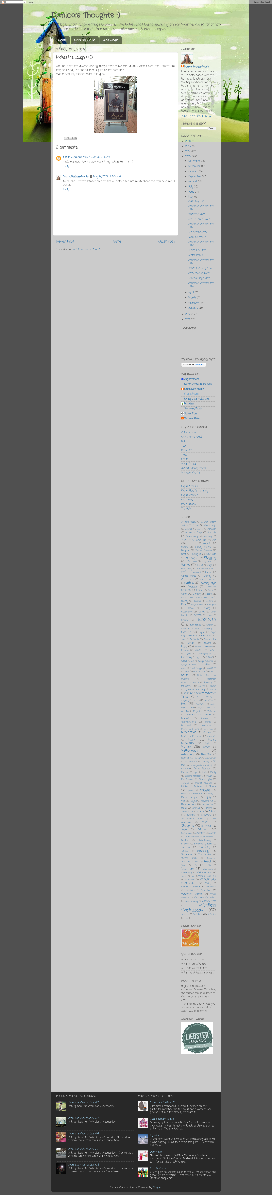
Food (184, 646)
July (191, 187)
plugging (205, 790)
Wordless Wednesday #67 (83, 1134)
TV (195, 865)
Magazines (198, 711)
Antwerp (208, 536)
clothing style (208, 583)
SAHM (209, 808)
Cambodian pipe (205, 568)
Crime (199, 590)
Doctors (209, 601)
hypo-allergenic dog (195, 689)
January (193, 308)
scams (200, 811)
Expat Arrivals (189, 486)
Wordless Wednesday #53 (201, 243)
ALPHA (200, 529)
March (192, 298)
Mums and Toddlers (191, 736)
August (193, 181)
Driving (206, 608)
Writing (197, 914)
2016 (188, 141)
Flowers (207, 643)
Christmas (187, 579)
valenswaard (207, 869)
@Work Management (193, 468)
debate (208, 594)
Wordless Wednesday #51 (201, 284)
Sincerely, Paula (193, 409)
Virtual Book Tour (207, 876)
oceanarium (210, 758)
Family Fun (206, 636)
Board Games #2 (197, 237)
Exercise (186, 632)
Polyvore (197, 794)
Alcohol (188, 529)
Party (213, 772)
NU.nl (184, 441)
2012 (188, 314)
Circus (201, 579)
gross (183, 668)
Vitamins (190, 879)
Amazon (212, 529)
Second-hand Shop (192, 818)
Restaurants (188, 804)
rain (183, 801)
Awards (207, 543)
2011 (188, 319)
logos (200, 707)
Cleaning (212, 579)
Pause (209, 776)
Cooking (192, 587)
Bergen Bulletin (204, 550)
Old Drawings (190, 761)
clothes (189, 583)
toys (196, 861)
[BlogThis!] (67, 138)
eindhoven (207, 619)
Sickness (206, 826)
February (193, 303)
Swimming (204, 847)
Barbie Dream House (162, 1119)
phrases (185, 783)
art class (192, 543)
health (184, 675)
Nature (186, 747)
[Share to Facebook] (73, 138)
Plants (212, 786)
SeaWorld (206, 815)
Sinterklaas (186, 833)
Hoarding (208, 682)
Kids (184, 704)
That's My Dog (196, 201)
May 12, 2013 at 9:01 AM (107, 177)
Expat (202, 632)
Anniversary (192, 536)
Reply (66, 166)
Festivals (194, 639)
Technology (203, 851)
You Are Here (192, 418)
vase (193, 876)
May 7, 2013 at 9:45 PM (96, 157)
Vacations (188, 869)
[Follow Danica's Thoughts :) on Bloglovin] (193, 366)
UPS (209, 865)
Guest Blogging (197, 668)
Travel (207, 862)
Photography (205, 779)
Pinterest (198, 786)
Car (183, 572)
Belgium (185, 550)
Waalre (184, 886)
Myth (207, 743)
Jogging (185, 700)
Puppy (207, 797)
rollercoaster (207, 804)
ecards (209, 615)
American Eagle (193, 532)
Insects (213, 689)
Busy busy (186, 568)
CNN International (191, 437)
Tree (183, 865)
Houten (213, 686)
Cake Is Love (188, 432)
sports (212, 833)
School (212, 812)
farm (183, 639)
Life (192, 707)
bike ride (211, 554)
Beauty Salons (203, 547)
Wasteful (190, 890)
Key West (208, 700)
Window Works (190, 473)
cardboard (196, 572)
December (194, 161)
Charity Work (158, 1168)
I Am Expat (187, 500)
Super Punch (191, 413)
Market (185, 718)
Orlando (185, 768)
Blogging (210, 557)
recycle (193, 801)
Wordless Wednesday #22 (83, 1103)
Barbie (184, 547)
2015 (188, 146)
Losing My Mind (197, 250)
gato (189, 653)
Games (212, 650)
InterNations (188, 504)
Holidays (186, 686)
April (191, 293)
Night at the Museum (191, 758)
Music (191, 740)
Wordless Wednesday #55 (201, 207)
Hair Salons (199, 671)
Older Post (166, 241)
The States (205, 854)
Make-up (211, 711)
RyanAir (196, 808)
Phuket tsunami (203, 783)
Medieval (205, 718)
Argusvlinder (191, 379)
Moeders (189, 404)
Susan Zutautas (72, 157)
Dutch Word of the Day (198, 384)
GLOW (209, 657)
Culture (185, 594)
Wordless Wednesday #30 (83, 1149)
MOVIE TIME (188, 733)
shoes (205, 822)
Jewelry (208, 696)
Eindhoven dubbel (194, 389)
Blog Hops (110, 40)
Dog (183, 605)
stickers (185, 844)
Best (183, 554)
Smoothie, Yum (196, 214)
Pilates (184, 786)
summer (185, 847)
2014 (188, 151)
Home (62, 40)
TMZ (183, 455)
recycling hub (207, 800)
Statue (184, 840)
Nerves (206, 747)
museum (211, 736)
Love (208, 707)
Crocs (210, 590)
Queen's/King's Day (199, 278)
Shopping (187, 825)
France (198, 646)
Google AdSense (205, 661)
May (191, 197)
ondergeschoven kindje (202, 765)
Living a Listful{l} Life (196, 399)
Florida (190, 643)
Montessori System (190, 729)
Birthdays (191, 558)
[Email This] (65, 138)
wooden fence (209, 901)
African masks (189, 522)
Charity (207, 576)
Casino (208, 572)
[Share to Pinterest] (75, 138)
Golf (193, 661)
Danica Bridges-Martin (76, 177)
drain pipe (211, 604)
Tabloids (184, 851)
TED (183, 446)
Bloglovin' (192, 561)
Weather (206, 890)
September (195, 176)
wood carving (191, 901)
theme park (188, 858)
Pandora (185, 772)
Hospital (201, 686)
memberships (188, 722)
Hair (187, 671)
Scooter (191, 815)
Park (204, 772)
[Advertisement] (195, 1073)
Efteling (184, 620)
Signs (184, 829)
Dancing (197, 594)
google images (188, 664)
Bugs (209, 565)
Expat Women (189, 495)
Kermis (196, 700)
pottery (209, 793)
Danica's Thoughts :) (85, 15)
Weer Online (188, 464)
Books (185, 565)
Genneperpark (205, 653)
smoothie (200, 833)
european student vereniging (196, 628)
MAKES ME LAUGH (199, 715)
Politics (185, 794)
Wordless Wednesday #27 (83, 1118)
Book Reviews (84, 40)
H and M (211, 668)
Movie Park (208, 729)
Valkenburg (186, 872)
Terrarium (186, 854)
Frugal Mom (191, 394)
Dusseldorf (186, 612)
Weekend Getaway (199, 273)
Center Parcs (195, 255)
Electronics (195, 625)
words (185, 914)
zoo (186, 918)
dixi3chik (197, 601)
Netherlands (189, 750)
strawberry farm (203, 844)
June (191, 192)
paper (195, 772)
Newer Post (65, 241)
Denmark (208, 597)
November (194, 166)
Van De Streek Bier (199, 219)
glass (199, 657)
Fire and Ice (210, 639)
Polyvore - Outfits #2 (162, 1103)
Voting (208, 883)
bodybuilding (207, 561)
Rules (184, 808)
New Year (206, 754)
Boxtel (200, 565)
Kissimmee (201, 704)
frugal (198, 650)
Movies (207, 733)
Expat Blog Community (194, 491)
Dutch (202, 612)
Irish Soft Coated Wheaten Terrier (198, 695)
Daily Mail (187, 450)
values (184, 876)
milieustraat (205, 725)
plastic (191, 790)
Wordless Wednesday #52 (201, 261)
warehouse (211, 886)
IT (197, 696)
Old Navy (204, 761)
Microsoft (186, 725)
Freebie (208, 646)
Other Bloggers (203, 769)
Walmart (197, 887)
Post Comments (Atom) (86, 249)
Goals (184, 661)
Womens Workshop (205, 897)
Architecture (199, 540)
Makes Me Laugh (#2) (200, 268)
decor (183, 597)
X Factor (212, 914)
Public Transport (190, 797)
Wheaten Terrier (191, 894)
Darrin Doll (156, 1152)
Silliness (203, 829)
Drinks (190, 608)
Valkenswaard (204, 872)
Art (214, 540)
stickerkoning (204, 840)
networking (188, 754)
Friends (185, 650)
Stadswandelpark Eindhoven (199, 836)
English (209, 624)
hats (211, 671)
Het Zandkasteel (197, 232)
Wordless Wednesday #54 (201, 225)
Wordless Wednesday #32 (83, 1165)
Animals (212, 532)
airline (195, 525)
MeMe (208, 722)
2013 (188, 157)
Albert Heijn (209, 525)
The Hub (186, 509)
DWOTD (198, 615)
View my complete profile (196, 116)
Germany (186, 657)
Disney (184, 601)
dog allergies (197, 604)
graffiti (206, 664)
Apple (184, 540)
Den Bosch (195, 597)
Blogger (157, 1187)
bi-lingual (196, 554)
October (193, 171)
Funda (184, 459)
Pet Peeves (187, 779)
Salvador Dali (187, 811)
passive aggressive (194, 776)
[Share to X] (70, 138)
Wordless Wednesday (198, 907)
